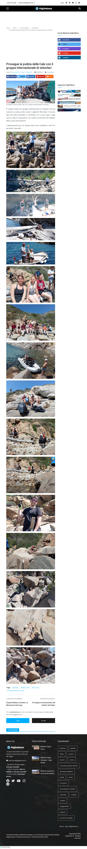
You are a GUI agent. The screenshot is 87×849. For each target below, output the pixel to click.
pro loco (36, 687)
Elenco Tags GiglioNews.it (68, 826)
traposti (62, 812)
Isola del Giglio (11, 3)
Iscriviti (43, 721)
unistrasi (63, 748)
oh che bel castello (66, 818)
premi (71, 777)
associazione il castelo (67, 789)
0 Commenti (50, 72)
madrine (74, 795)
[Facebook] (7, 781)
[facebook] (66, 3)
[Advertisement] (44, 18)
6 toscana (63, 783)
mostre (62, 760)
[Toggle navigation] (80, 8)
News (15, 28)
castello (62, 800)
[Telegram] (7, 785)
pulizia (15, 687)
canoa (72, 760)
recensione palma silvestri (69, 766)
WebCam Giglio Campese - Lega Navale (46, 760)
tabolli (62, 777)
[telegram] (79, 3)
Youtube (65, 53)
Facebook (65, 40)
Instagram (65, 49)
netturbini (63, 795)
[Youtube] (18, 781)
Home (8, 28)
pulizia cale (25, 687)
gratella (73, 748)
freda (61, 754)
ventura (71, 754)
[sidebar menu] (7, 8)
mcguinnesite (64, 806)
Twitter (64, 44)
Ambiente (35, 28)
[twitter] (69, 3)
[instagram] (76, 3)
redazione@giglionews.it (26, 3)
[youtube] (73, 3)
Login (62, 3)
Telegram (65, 57)
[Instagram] (24, 781)
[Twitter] (13, 781)
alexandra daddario (66, 771)
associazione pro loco (16, 690)
